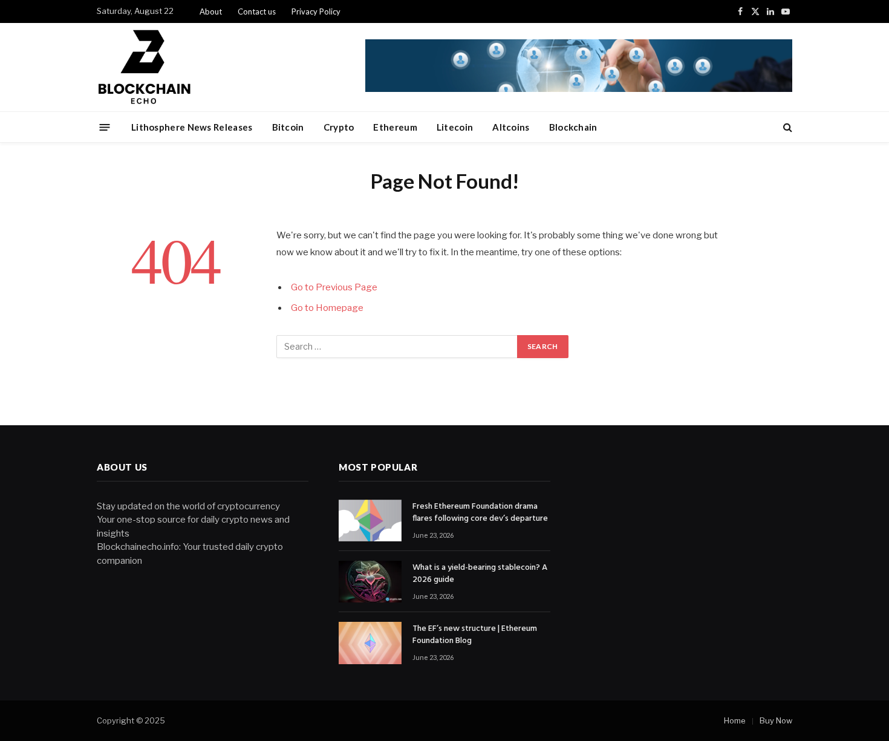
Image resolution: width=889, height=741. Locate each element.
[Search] (786, 127)
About (211, 11)
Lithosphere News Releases (192, 127)
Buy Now (776, 720)
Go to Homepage (327, 307)
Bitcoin (288, 127)
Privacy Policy (315, 11)
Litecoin (455, 127)
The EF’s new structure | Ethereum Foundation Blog (474, 635)
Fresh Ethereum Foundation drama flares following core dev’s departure (480, 513)
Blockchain (573, 127)
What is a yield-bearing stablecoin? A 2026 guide (479, 574)
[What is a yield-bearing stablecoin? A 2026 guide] (370, 581)
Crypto (339, 127)
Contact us (257, 11)
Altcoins (510, 127)
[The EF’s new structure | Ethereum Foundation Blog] (370, 643)
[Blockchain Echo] (230, 67)
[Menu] (105, 126)
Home (735, 720)
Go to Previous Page (334, 287)
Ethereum (395, 127)
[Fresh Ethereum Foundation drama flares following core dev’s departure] (370, 520)
